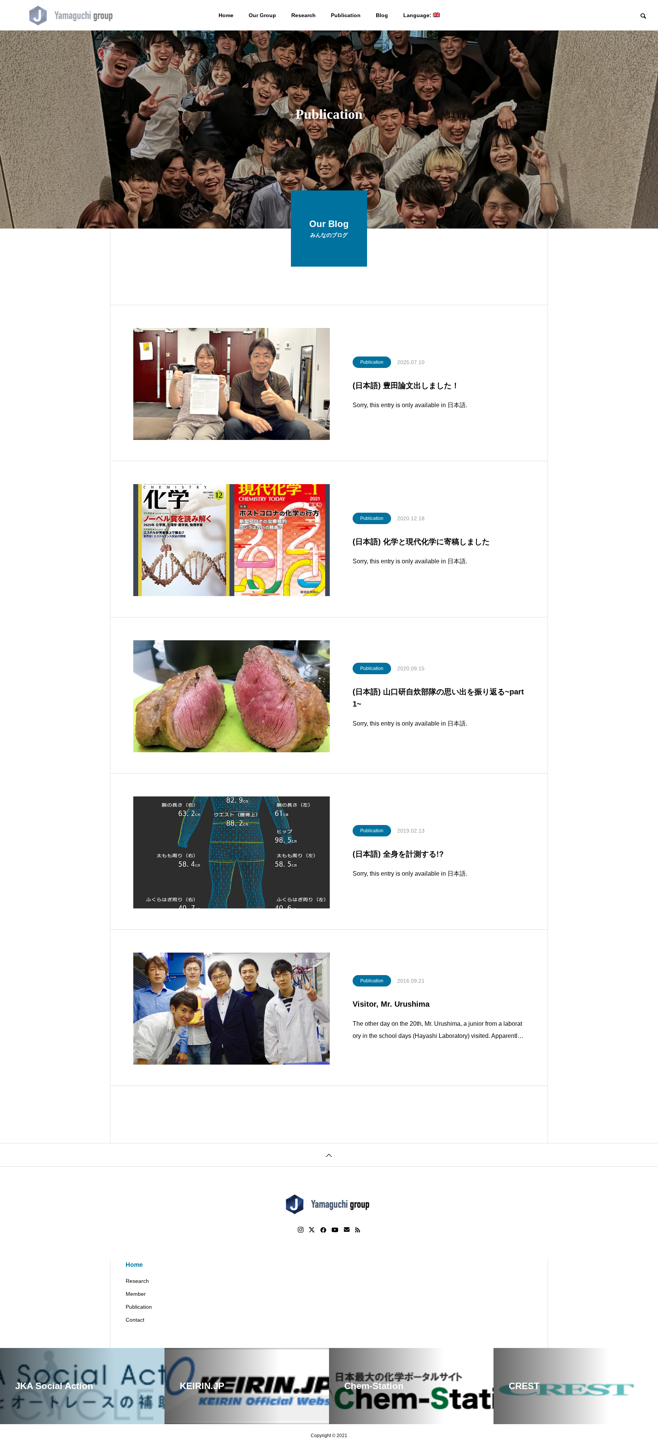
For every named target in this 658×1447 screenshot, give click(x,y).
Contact (135, 1320)
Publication (346, 15)
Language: (418, 15)
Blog (382, 15)
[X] (312, 1230)
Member (136, 1294)
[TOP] (329, 1154)
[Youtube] (335, 1230)
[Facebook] (323, 1230)
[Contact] (347, 1230)
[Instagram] (300, 1230)
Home (226, 15)
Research (303, 15)
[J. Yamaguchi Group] (72, 15)
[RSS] (357, 1230)
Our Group (262, 15)
